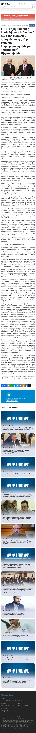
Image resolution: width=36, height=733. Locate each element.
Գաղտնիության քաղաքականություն (10, 728)
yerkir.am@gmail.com (7, 705)
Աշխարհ (32, 25)
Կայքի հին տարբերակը (26, 728)
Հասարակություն (18, 16)
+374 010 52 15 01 (23, 705)
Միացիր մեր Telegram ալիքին (15, 398)
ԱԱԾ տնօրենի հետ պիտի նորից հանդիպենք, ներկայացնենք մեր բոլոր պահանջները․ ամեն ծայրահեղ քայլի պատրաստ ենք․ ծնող (15, 15)
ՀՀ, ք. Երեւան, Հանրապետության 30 (12, 700)
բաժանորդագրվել (12, 400)
